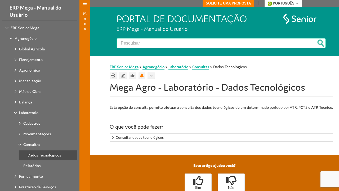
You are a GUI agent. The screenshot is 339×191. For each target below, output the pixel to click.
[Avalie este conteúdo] (132, 75)
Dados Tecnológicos (44, 155)
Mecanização (30, 80)
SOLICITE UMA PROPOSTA (228, 3)
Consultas (31, 144)
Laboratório (28, 112)
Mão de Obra (30, 91)
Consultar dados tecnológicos (140, 137)
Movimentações (37, 133)
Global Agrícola (32, 48)
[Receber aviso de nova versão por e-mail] (142, 75)
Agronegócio (26, 38)
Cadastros (31, 123)
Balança (25, 102)
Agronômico (29, 70)
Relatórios (32, 165)
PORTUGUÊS (284, 3)
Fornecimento (31, 176)
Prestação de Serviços (37, 186)
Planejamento (31, 59)
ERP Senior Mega (25, 27)
